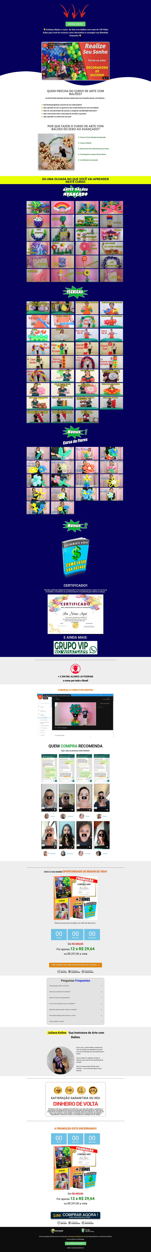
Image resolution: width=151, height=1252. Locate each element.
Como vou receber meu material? (59, 992)
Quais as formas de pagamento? (59, 997)
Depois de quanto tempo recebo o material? (63, 1009)
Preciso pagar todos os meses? (59, 986)
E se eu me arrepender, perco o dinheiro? (62, 1003)
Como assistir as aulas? (56, 1021)
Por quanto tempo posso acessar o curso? (62, 1015)
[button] (75, 986)
